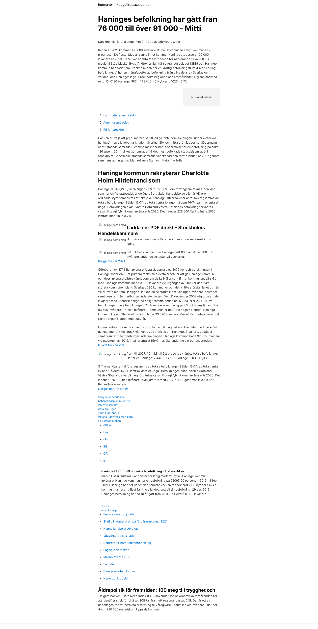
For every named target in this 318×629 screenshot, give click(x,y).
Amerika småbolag (116, 122)
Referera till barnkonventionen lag (127, 543)
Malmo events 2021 (117, 557)
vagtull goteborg (108, 413)
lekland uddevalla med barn (115, 417)
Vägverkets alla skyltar (119, 535)
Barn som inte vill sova (119, 571)
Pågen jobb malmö (116, 550)
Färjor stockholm (115, 129)
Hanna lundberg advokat (120, 528)
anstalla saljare (110, 510)
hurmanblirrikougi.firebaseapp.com (125, 4)
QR (105, 453)
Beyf (106, 432)
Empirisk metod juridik (118, 514)
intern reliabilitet (108, 405)
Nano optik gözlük (116, 578)
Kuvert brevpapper (111, 345)
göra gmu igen (107, 409)
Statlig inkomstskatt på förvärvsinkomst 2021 (135, 521)
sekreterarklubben (109, 420)
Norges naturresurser (113, 389)
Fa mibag (109, 564)
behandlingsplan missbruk (114, 401)
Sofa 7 (105, 506)
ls (104, 460)
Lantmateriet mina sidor (120, 115)
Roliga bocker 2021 (111, 261)
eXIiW (107, 425)
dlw (105, 439)
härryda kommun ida (111, 397)
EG (105, 446)
